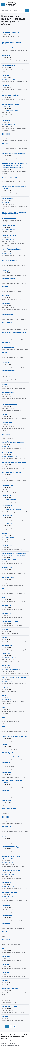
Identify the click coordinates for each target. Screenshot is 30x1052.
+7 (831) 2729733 (6, 454)
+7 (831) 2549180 (6, 67)
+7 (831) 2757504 (6, 839)
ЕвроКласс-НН (7, 506)
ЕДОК (4, 695)
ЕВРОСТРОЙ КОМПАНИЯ (11, 870)
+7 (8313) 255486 (6, 631)
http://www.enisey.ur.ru (8, 253)
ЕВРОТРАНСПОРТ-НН (9, 261)
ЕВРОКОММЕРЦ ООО (9, 892)
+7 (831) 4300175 (6, 1008)
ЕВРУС (4, 948)
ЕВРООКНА (6, 906)
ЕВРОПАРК (6, 353)
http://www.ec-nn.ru (7, 896)
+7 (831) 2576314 (6, 507)
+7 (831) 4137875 (6, 569)
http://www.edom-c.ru (8, 886)
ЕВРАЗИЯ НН (6, 144)
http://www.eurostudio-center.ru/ (11, 669)
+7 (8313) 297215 (6, 942)
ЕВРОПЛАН (6, 343)
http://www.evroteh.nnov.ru (9, 840)
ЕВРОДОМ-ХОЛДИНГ (9, 1006)
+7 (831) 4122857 (6, 424)
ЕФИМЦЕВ (5, 271)
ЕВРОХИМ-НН (7, 827)
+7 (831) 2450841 (6, 526)
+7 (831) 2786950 (6, 775)
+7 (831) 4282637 (6, 739)
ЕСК (3, 998)
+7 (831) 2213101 (6, 281)
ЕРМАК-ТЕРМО (7, 452)
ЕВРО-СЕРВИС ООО (9, 371)
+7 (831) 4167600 (6, 729)
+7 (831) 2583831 (6, 146)
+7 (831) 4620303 (6, 579)
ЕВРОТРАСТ (6, 120)
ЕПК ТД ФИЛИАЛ (8, 198)
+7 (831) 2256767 (6, 793)
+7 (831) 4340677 (6, 679)
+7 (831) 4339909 (6, 109)
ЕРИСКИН (5, 687)
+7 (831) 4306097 (6, 122)
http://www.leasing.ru (8, 347)
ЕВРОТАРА (5, 791)
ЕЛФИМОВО (6, 801)
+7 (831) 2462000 (6, 416)
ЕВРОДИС (5, 980)
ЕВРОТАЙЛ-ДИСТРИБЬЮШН (12, 472)
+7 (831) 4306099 (6, 305)
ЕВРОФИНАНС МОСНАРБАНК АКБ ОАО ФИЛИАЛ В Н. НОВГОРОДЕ (14, 554)
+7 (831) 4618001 (6, 345)
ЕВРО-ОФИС (6, 56)
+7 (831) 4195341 (6, 335)
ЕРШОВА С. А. (7, 567)
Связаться (4, 1043)
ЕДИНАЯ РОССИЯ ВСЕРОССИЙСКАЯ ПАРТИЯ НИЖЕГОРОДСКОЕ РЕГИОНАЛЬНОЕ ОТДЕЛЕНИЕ (14, 165)
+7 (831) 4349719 (6, 966)
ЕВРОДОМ (5, 85)
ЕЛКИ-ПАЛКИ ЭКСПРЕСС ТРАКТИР (14, 677)
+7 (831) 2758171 (6, 557)
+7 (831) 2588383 (6, 639)
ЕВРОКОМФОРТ (7, 496)
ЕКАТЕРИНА (6, 363)
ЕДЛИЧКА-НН (7, 516)
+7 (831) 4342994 (6, 697)
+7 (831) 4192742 (6, 216)
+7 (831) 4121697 (6, 615)
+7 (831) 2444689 (6, 87)
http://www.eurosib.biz (8, 239)
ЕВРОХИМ (5, 295)
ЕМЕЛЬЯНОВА (7, 524)
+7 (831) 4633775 (6, 325)
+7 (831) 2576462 (6, 829)
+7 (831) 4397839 (6, 819)
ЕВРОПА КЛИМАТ (8, 392)
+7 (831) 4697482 (6, 179)
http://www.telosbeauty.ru (9, 581)
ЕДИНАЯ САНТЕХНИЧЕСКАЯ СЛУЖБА (12, 782)
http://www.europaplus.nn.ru (10, 110)
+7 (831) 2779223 (6, 709)
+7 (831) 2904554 (6, 785)
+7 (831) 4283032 (6, 1018)
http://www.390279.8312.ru (9, 79)
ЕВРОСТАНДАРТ (7, 753)
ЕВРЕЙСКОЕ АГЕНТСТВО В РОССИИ (14, 737)
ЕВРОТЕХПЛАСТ (7, 315)
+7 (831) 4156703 (6, 908)
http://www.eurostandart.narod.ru (11, 757)
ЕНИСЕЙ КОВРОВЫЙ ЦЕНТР (12, 249)
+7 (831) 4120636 (6, 406)
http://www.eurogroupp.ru (9, 229)
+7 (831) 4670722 (6, 755)
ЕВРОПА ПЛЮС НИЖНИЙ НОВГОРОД (11, 106)
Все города (12, 1043)
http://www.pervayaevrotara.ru (10, 794)
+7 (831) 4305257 (6, 34)
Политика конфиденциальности (10, 1045)
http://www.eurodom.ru (8, 537)
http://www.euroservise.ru (9, 374)
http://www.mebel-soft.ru (8, 571)
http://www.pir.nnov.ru (8, 681)
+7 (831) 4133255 (6, 156)
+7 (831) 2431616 (6, 57)
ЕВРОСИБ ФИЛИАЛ (9, 236)
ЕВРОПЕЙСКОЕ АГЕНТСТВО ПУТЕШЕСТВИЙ (11, 857)
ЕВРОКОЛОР (6, 303)
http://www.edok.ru (7, 699)
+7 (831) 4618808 (6, 990)
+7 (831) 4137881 (6, 273)
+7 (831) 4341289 (6, 355)
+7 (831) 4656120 (6, 647)
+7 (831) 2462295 (6, 607)
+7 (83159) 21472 (6, 1000)
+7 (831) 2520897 (6, 894)
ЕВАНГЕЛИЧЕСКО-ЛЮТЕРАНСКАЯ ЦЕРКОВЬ (14, 188)
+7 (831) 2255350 (6, 474)
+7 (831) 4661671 (6, 373)
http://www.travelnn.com (8, 862)
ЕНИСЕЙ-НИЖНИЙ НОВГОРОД (13, 442)
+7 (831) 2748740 (6, 136)
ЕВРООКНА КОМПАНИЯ (10, 404)
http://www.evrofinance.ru (9, 218)
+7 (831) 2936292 (6, 599)
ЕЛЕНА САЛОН (7, 605)
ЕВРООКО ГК (6, 924)
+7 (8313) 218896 (6, 689)
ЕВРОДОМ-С (6, 882)
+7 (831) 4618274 (6, 237)
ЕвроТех (5, 837)
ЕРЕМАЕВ (5, 384)
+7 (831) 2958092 (6, 386)
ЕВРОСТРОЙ (6, 434)
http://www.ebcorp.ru (7, 202)
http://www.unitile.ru (7, 476)
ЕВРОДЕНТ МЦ (7, 645)
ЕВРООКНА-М (7, 916)
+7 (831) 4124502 (6, 655)
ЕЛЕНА (4, 414)
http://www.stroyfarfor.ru (8, 48)
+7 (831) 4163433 (6, 394)
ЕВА (3, 589)
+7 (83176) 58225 (6, 747)
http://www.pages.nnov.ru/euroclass (11, 509)
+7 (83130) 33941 (6, 436)
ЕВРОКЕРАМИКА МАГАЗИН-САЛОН (14, 462)
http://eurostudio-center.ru (9, 657)
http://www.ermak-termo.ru (9, 456)
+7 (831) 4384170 (6, 497)
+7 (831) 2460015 (6, 365)
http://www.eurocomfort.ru (9, 499)
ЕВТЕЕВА (5, 287)
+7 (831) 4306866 (6, 169)
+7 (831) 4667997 (6, 97)
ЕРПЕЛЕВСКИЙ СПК (9, 809)
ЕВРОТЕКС (5, 817)
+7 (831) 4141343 (6, 765)
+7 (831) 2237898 (6, 46)
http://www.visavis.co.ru (8, 124)
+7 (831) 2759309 (6, 518)
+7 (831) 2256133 (6, 926)
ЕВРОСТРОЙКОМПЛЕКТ (10, 988)
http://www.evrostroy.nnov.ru (9, 874)
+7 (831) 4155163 (6, 982)
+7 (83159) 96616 (6, 934)
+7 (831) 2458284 (6, 623)
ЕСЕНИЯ (5, 629)
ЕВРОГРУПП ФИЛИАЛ (9, 226)
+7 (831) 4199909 (6, 464)
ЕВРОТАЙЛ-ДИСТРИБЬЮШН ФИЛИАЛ (12, 43)
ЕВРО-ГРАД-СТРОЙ (8, 65)
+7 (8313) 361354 (6, 297)
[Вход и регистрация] (27, 4)
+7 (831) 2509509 (6, 958)
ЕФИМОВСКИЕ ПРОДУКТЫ (11, 177)
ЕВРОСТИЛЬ (6, 940)
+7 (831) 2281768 (6, 200)
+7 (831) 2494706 (6, 719)
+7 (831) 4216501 (6, 860)
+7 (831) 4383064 (6, 872)
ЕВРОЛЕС (5, 745)
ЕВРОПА (5, 932)
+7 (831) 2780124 (6, 263)
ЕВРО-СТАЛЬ (6, 763)
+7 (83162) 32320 (6, 803)
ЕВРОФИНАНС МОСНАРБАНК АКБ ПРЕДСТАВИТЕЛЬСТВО (14, 213)
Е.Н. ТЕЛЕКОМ (7, 545)
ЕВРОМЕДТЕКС (7, 323)
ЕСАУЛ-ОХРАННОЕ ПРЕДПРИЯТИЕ (14, 333)
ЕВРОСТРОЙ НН (7, 134)
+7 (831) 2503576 (6, 591)
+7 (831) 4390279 (6, 77)
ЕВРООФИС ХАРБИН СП (10, 32)
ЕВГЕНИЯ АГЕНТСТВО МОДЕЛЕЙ (13, 154)
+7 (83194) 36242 (6, 811)
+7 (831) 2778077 (6, 547)
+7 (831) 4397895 (6, 974)
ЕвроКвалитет (7, 422)
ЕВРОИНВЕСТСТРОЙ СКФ (11, 95)
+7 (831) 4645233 (6, 289)
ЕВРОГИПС (6, 75)
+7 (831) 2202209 (6, 535)
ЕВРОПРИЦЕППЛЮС (9, 279)
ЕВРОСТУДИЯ (7, 654)
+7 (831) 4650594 (6, 444)
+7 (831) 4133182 (6, 950)
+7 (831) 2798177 (6, 884)
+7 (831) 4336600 (6, 190)
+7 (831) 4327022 (6, 849)
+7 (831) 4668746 (6, 317)
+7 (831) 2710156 (6, 918)
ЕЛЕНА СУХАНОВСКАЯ (10, 621)
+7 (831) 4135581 (6, 488)
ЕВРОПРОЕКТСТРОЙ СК (10, 486)
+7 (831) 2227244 (6, 227)
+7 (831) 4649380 (6, 251)
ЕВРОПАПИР (6, 773)
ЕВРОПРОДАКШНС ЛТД (10, 847)
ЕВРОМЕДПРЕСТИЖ (9, 577)
